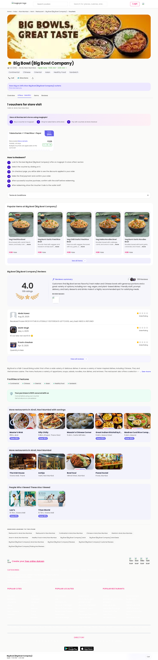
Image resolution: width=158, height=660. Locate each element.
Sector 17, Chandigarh (87, 605)
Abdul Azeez (23, 313)
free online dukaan (34, 561)
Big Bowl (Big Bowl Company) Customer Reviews (96, 542)
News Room (14, 627)
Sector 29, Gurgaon (86, 599)
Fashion (45, 570)
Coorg (33, 614)
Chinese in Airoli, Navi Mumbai (97, 533)
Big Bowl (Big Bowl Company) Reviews (61, 542)
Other (101, 570)
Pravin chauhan (25, 342)
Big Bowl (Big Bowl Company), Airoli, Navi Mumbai (26, 542)
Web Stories (79, 631)
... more (28, 244)
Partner (102, 627)
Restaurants (26, 570)
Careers (145, 627)
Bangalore (11, 599)
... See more (145, 371)
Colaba (81, 611)
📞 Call (11, 78)
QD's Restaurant (109, 617)
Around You (33, 627)
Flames (129, 602)
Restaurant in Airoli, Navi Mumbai (20, 533)
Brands (109, 627)
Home (9, 12)
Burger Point (131, 599)
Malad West (60, 614)
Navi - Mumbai (13, 611)
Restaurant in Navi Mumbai (45, 533)
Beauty (37, 570)
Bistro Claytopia (132, 596)
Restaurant (40, 12)
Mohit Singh (23, 328)
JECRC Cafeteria (133, 608)
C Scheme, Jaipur (86, 608)
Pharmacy (92, 570)
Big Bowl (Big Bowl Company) (56, 12)
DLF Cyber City (61, 602)
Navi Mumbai (23, 12)
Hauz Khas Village (62, 617)
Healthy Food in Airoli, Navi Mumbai (44, 538)
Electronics (74, 570)
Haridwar (34, 617)
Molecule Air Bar (109, 605)
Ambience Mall (84, 602)
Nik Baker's (107, 602)
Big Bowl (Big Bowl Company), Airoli (73, 538)
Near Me (48, 627)
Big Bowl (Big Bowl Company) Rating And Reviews (26, 546)
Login (134, 4)
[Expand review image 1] (55, 299)
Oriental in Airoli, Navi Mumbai (122, 533)
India (15, 12)
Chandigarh (35, 599)
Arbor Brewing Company (112, 599)
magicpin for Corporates (123, 627)
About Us (24, 627)
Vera (136, 627)
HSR (56, 599)
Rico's (128, 614)
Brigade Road (84, 596)
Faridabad (35, 602)
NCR (32, 605)
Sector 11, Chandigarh (63, 608)
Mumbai (34, 608)
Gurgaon (34, 596)
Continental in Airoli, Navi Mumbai (71, 533)
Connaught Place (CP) (88, 614)
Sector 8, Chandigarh (63, 605)
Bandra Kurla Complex (64, 611)
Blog (41, 627)
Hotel (83, 570)
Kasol (9, 617)
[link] (21, 233)
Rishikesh (11, 614)
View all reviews (77, 359)
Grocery (55, 570)
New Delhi (11, 596)
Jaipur (9, 605)
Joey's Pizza (107, 614)
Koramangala (60, 596)
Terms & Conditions (79, 195)
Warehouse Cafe (133, 605)
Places (94, 627)
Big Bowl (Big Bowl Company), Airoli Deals (104, 538)
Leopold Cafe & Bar (134, 611)
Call (148, 657)
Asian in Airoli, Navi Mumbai (18, 538)
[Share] (32, 78)
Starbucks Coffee (110, 611)
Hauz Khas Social (133, 617)
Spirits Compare (59, 627)
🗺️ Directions (22, 78)
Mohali (10, 608)
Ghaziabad (11, 602)
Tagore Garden (85, 617)
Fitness (64, 570)
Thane (33, 611)
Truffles (106, 596)
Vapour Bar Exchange (111, 608)
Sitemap (87, 627)
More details (23, 141)
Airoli (32, 12)
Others (118, 641)
